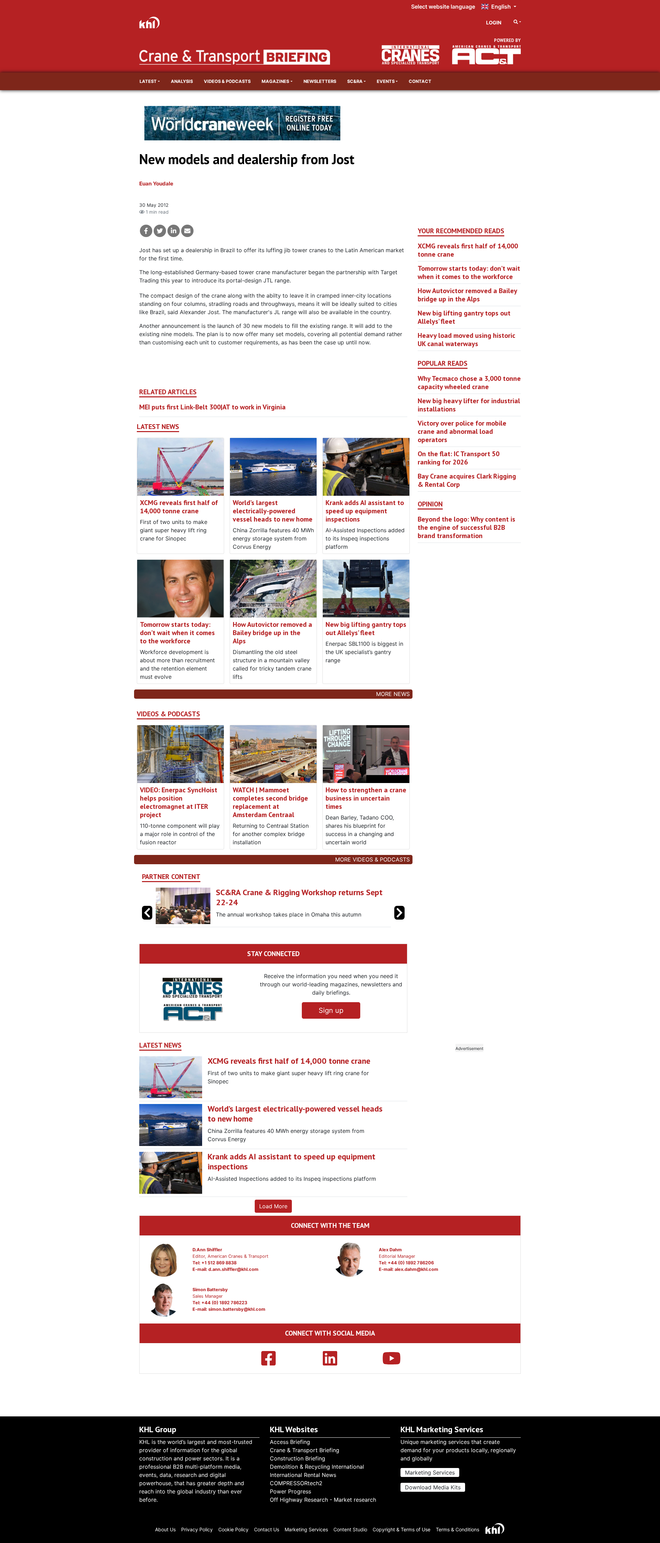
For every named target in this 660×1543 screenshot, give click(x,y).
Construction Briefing (297, 1458)
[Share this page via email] (187, 231)
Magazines (275, 81)
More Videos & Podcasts (372, 859)
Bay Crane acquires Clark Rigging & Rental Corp (467, 480)
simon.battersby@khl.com (236, 1309)
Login (494, 22)
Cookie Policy (233, 1529)
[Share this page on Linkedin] (173, 231)
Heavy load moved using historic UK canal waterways (466, 339)
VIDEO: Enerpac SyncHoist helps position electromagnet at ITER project (178, 802)
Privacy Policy (197, 1529)
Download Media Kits (433, 1487)
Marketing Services (430, 1472)
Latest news (158, 426)
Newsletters (320, 81)
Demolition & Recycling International (317, 1466)
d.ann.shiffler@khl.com (233, 1269)
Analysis (182, 81)
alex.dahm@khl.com (416, 1269)
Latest (148, 81)
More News (393, 693)
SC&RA (355, 81)
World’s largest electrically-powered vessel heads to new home (272, 511)
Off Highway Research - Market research (323, 1499)
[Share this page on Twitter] (160, 231)
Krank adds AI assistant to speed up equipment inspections (365, 511)
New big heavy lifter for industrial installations (469, 405)
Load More (273, 1206)
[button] (399, 913)
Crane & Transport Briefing (304, 1450)
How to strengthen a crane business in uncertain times (366, 798)
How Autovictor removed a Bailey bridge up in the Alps (272, 632)
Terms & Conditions (457, 1529)
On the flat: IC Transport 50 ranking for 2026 (458, 458)
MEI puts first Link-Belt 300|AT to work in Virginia (212, 407)
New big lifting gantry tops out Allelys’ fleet (366, 628)
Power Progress (290, 1491)
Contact (420, 81)
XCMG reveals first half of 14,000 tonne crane (179, 506)
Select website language (443, 6)
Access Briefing (290, 1441)
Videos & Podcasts (227, 81)
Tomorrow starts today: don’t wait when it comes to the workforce (177, 632)
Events (386, 81)
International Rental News (303, 1474)
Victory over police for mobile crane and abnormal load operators (462, 431)
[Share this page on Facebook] (146, 231)
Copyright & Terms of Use (401, 1529)
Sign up (331, 1010)
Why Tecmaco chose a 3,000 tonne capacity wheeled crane (469, 382)
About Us (165, 1529)
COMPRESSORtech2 (296, 1483)
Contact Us (266, 1529)
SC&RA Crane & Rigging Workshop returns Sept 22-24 (299, 897)
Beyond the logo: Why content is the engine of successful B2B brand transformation (466, 527)
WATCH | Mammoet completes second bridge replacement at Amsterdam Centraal (270, 802)
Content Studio (350, 1529)
